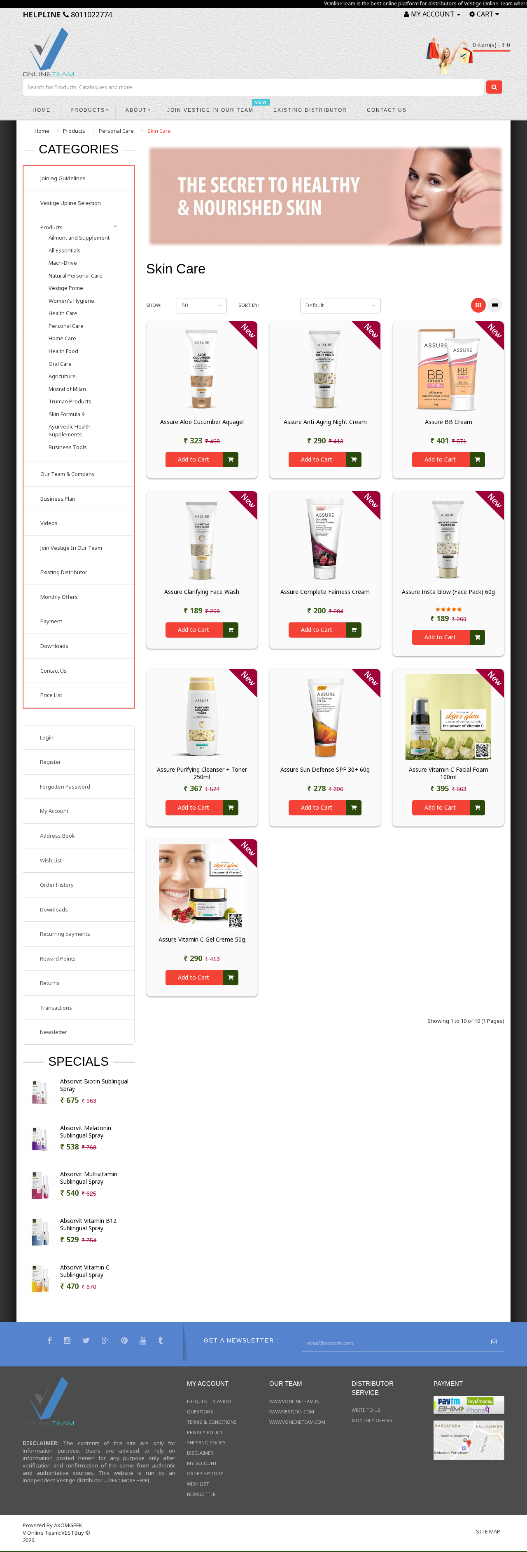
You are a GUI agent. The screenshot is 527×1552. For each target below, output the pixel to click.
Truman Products (70, 401)
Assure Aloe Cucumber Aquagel (202, 422)
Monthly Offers (59, 597)
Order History (57, 884)
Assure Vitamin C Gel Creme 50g (202, 939)
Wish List (51, 860)
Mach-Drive (63, 262)
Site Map (488, 1531)
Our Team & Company (67, 474)
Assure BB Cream (448, 422)
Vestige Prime (66, 288)
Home (42, 130)
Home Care (62, 338)
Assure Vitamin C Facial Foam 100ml (448, 773)
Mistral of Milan (67, 389)
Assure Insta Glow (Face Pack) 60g (448, 592)
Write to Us (366, 1410)
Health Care (63, 313)
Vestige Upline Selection (70, 203)
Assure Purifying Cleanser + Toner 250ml (202, 773)
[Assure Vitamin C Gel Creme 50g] (202, 886)
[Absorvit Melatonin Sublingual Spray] (39, 1138)
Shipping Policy (206, 1442)
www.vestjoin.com (291, 1411)
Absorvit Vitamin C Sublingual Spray (85, 1271)
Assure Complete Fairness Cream (325, 592)
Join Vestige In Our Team (71, 547)
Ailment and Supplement (79, 237)
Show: (153, 305)
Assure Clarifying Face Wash (201, 592)
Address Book (57, 835)
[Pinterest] (125, 1341)
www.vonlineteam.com (297, 1422)
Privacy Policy (205, 1432)
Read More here (128, 1480)
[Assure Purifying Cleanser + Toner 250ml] (202, 716)
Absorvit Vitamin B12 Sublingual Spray (88, 1224)
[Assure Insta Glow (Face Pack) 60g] (448, 538)
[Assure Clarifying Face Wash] (202, 538)
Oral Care (60, 363)
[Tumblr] (161, 1341)
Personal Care (116, 130)
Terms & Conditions (212, 1422)
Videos (49, 523)
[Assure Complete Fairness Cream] (325, 538)
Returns (50, 983)
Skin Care (159, 130)
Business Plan (57, 498)
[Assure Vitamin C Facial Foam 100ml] (448, 716)
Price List (51, 695)
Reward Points (58, 958)
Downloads (54, 646)
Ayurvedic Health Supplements (70, 430)
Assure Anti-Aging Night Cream (325, 422)
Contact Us (53, 670)
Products (74, 130)
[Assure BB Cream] (448, 368)
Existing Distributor (63, 572)
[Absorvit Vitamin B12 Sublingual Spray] (39, 1231)
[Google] (106, 1341)
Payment (51, 621)
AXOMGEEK (68, 1525)
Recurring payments (65, 933)
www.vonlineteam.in (294, 1401)
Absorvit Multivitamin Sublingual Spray (88, 1177)
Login (47, 737)
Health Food (63, 351)
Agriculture (62, 376)
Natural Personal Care (76, 275)
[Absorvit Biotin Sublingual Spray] (39, 1092)
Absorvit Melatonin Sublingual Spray (85, 1131)
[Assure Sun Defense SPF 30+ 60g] (325, 716)
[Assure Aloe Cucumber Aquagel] (202, 368)
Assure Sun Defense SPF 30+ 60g (325, 769)
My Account (54, 811)
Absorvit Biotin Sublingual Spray (94, 1085)
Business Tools (68, 447)
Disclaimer (200, 1453)
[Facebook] (50, 1341)
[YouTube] (143, 1341)
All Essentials (65, 250)
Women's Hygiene (71, 300)
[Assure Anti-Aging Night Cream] (325, 368)
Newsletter (53, 1032)
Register (50, 761)
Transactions (56, 1007)
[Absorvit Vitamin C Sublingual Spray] (39, 1278)
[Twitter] (87, 1341)
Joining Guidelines (63, 178)
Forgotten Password (65, 786)
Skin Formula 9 (66, 414)
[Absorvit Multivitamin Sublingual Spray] (39, 1185)
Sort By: (248, 305)
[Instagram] (68, 1341)
